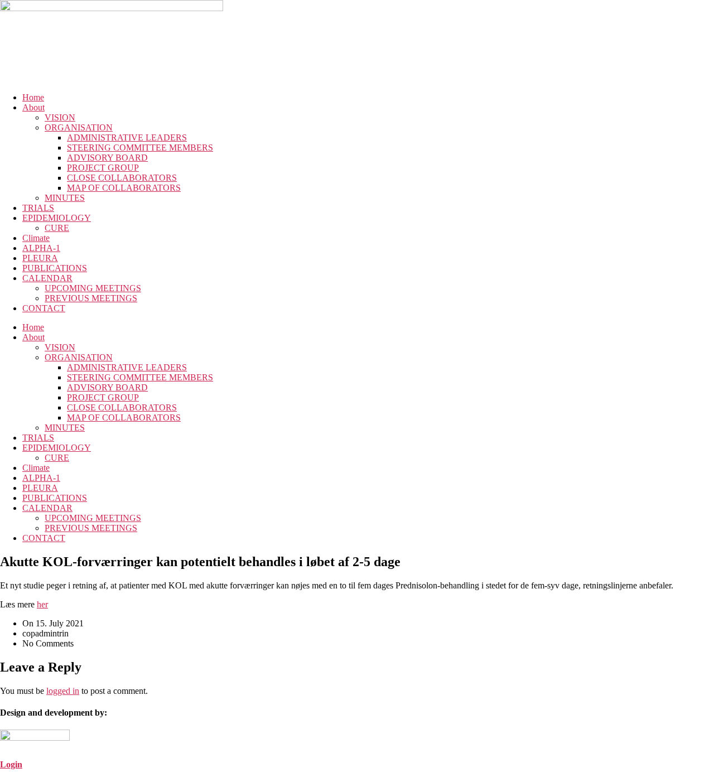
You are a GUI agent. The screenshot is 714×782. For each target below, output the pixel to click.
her (42, 604)
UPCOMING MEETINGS (93, 288)
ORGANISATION (79, 127)
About (33, 107)
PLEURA (40, 258)
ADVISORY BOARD (107, 157)
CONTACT (43, 308)
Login (11, 764)
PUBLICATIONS (54, 268)
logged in (62, 691)
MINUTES (65, 197)
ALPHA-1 (41, 248)
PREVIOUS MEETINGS (91, 298)
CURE (57, 228)
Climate (36, 238)
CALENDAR (47, 278)
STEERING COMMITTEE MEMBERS (140, 147)
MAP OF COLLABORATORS (124, 187)
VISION (60, 117)
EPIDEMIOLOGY (56, 218)
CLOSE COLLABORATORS (122, 177)
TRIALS (38, 208)
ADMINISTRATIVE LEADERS (127, 137)
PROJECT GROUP (103, 167)
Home (33, 97)
